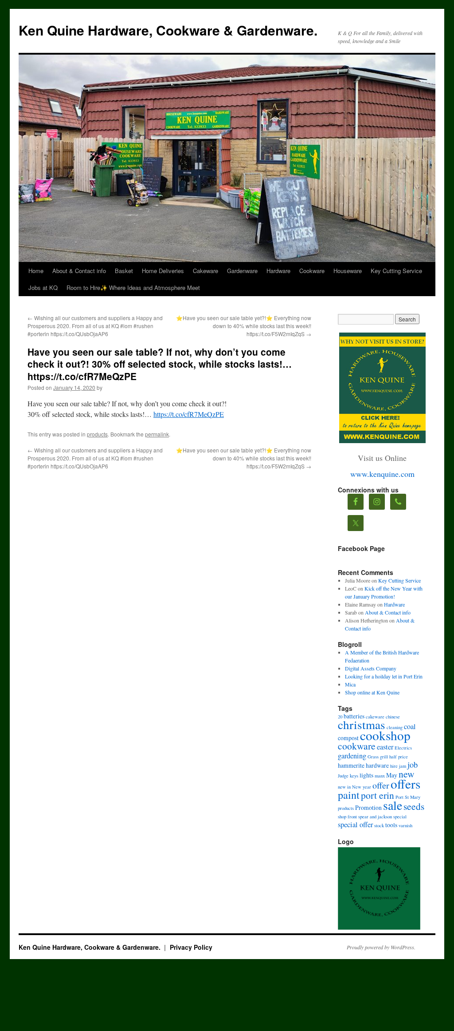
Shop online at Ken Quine (372, 692)
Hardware (278, 270)
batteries (354, 716)
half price (398, 756)
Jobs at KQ (43, 287)
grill (384, 756)
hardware (377, 765)
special (400, 816)
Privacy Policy (191, 947)
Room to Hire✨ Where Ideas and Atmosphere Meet (133, 287)
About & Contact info (79, 270)
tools (391, 825)
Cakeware (205, 270)
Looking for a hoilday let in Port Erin (384, 676)
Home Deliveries (163, 270)
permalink (157, 434)
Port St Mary (407, 797)
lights (366, 775)
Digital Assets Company (370, 668)
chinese (393, 717)
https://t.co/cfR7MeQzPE (188, 414)
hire (394, 766)
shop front (347, 816)
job (412, 764)
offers (405, 783)
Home (35, 270)
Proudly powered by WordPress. (381, 947)
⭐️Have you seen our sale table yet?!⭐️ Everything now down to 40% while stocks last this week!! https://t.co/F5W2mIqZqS (243, 325)
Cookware (312, 270)
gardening (352, 756)
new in (344, 787)
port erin (377, 795)
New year (361, 787)
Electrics (403, 748)
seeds (413, 806)
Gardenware (242, 270)
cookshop (385, 735)
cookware (357, 745)
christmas (361, 725)
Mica (350, 684)
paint (349, 795)
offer (380, 785)
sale (392, 805)
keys (354, 776)
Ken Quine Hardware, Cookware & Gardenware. (168, 30)
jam (402, 766)
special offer (355, 824)
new (407, 773)
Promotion (368, 807)
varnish (405, 825)
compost (348, 738)
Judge (343, 776)
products (97, 434)
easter (385, 747)
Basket (124, 270)
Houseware (347, 270)
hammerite (351, 765)
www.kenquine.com (382, 473)
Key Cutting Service (396, 270)
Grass (373, 756)
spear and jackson (375, 816)
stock (379, 825)
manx (380, 776)
